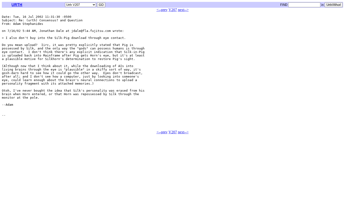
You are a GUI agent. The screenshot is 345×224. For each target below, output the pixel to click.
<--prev (162, 10)
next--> (183, 10)
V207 (173, 10)
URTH (17, 5)
